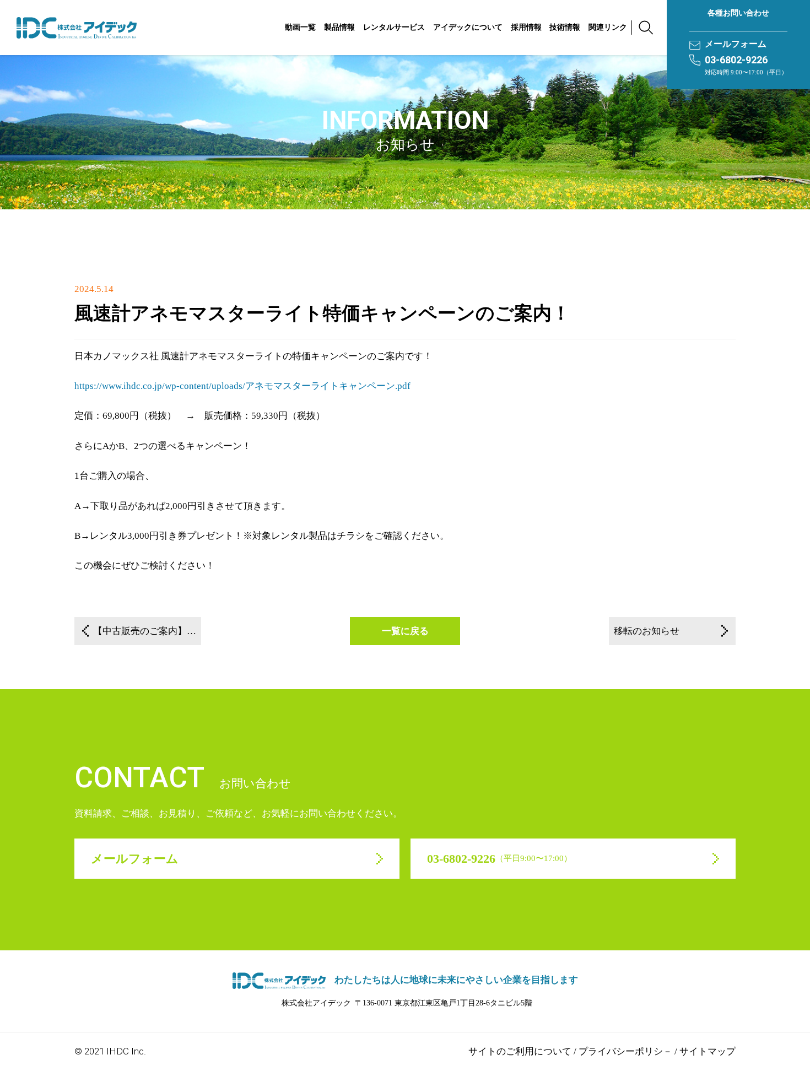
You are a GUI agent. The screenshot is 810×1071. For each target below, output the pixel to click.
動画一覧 (300, 27)
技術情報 (564, 27)
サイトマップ (707, 1051)
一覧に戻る (405, 631)
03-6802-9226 (736, 60)
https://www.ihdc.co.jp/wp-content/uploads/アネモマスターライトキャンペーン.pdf (242, 386)
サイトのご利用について (519, 1051)
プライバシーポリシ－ (625, 1051)
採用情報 (526, 27)
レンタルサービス (394, 27)
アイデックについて (468, 27)
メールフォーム (735, 43)
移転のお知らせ (646, 631)
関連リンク (607, 27)
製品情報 (339, 27)
